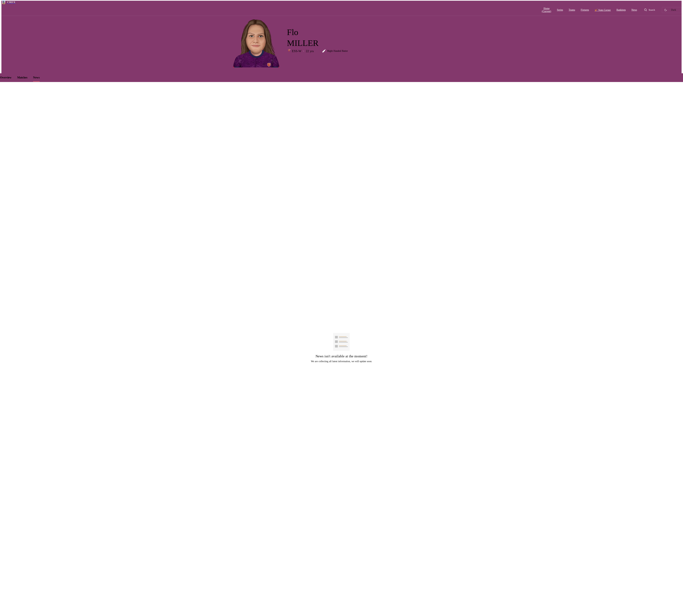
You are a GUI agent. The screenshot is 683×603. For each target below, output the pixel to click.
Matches (22, 77)
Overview (6, 77)
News (36, 77)
